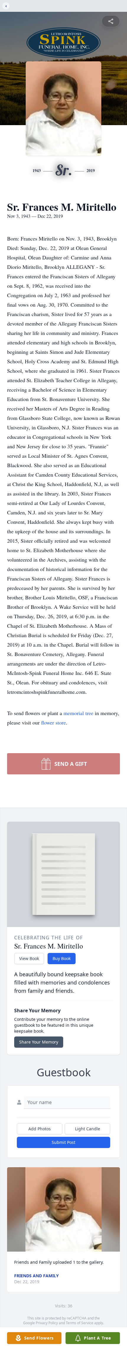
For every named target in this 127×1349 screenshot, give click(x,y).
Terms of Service (79, 1322)
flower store (53, 722)
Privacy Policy (47, 1322)
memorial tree (78, 713)
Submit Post (63, 1142)
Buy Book (62, 958)
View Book (29, 958)
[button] (63, 1209)
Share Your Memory (38, 1042)
